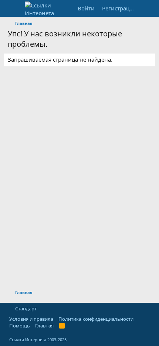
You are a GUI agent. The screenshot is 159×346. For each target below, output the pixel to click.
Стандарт (26, 308)
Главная (44, 325)
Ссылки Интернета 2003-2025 (38, 339)
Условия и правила (31, 319)
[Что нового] (146, 8)
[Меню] (14, 8)
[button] (43, 308)
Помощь (19, 325)
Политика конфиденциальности (95, 319)
